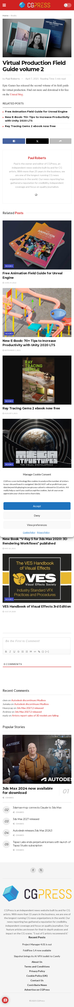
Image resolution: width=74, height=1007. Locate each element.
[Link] (39, 652)
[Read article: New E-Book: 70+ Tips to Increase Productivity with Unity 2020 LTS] (37, 312)
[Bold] (6, 652)
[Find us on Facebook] (33, 870)
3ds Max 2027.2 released (30, 707)
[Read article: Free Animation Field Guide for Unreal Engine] (37, 244)
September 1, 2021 (12, 350)
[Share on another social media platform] (60, 141)
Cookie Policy (29, 532)
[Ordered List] (22, 652)
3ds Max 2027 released (26, 819)
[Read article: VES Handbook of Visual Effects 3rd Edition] (37, 578)
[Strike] (18, 652)
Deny (37, 515)
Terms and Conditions (37, 966)
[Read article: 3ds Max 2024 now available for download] (37, 759)
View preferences (37, 524)
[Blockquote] (31, 652)
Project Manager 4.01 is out (37, 944)
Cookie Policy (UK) (37, 975)
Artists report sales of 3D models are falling (35, 715)
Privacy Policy (43, 532)
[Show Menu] (4, 5)
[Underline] (14, 652)
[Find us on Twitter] (41, 870)
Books (14, 15)
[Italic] (10, 652)
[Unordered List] (26, 652)
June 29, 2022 (10, 283)
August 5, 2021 (11, 413)
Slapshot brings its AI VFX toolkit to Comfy (37, 956)
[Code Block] (35, 652)
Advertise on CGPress (37, 989)
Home (5, 15)
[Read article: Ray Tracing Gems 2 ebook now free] (37, 380)
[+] (47, 651)
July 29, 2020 (10, 611)
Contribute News (37, 985)
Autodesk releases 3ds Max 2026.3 (32, 830)
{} (43, 651)
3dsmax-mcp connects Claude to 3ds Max (37, 807)
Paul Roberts (13, 78)
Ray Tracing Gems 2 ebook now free (30, 126)
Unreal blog (16, 94)
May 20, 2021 (10, 548)
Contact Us (37, 980)
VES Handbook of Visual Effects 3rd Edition (37, 606)
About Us (37, 961)
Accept (37, 506)
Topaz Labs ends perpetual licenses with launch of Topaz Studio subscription (41, 844)
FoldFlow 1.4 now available (37, 950)
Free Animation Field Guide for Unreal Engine (36, 111)
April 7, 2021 (32, 78)
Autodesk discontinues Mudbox (28, 700)
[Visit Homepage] (35, 5)
